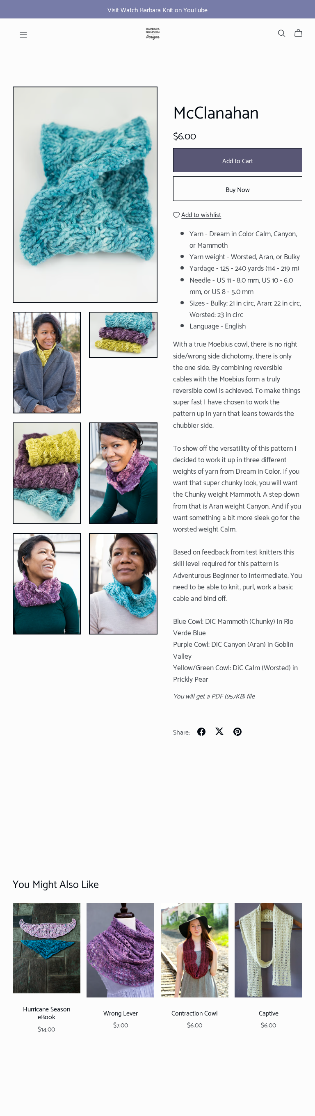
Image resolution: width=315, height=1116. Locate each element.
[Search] (281, 33)
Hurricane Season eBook (46, 1012)
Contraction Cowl (194, 1012)
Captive (268, 1012)
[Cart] (301, 33)
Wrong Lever (120, 1012)
